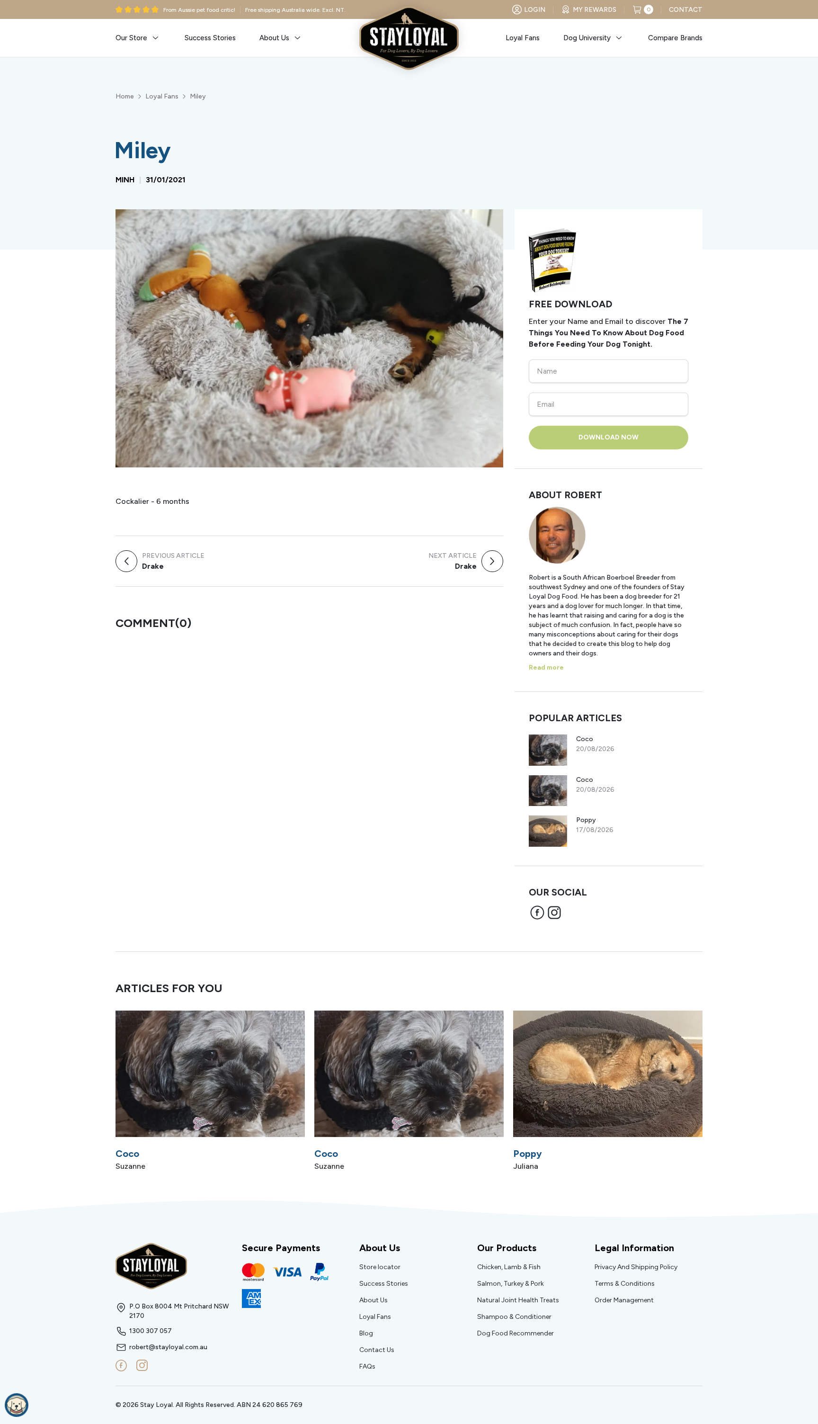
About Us (379, 1248)
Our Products (506, 1248)
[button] (138, 38)
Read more (546, 667)
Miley (198, 96)
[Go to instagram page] (142, 1365)
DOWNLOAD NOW (608, 437)
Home (125, 96)
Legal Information (634, 1248)
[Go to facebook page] (121, 1365)
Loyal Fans (161, 96)
